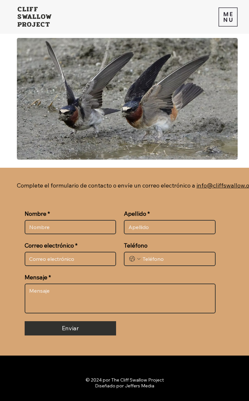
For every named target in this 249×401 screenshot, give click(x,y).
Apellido (137, 213)
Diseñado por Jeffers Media (124, 386)
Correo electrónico (51, 245)
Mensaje (38, 277)
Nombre (37, 213)
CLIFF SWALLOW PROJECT (35, 16)
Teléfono (136, 245)
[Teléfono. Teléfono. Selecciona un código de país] (134, 259)
